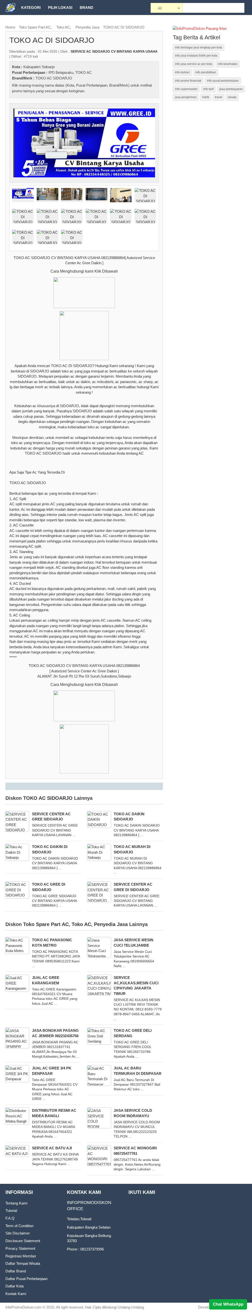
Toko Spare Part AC (35, 27)
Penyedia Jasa (87, 27)
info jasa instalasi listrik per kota (196, 55)
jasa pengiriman (186, 97)
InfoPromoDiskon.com (23, 1307)
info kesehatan (227, 64)
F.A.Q (10, 1218)
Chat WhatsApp (228, 1304)
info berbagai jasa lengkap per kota (198, 47)
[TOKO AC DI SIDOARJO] (84, 142)
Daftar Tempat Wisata (22, 1263)
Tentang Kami (16, 1203)
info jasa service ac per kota (193, 64)
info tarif (208, 89)
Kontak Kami (15, 1294)
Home (10, 27)
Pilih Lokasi (60, 7)
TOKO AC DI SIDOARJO (123, 27)
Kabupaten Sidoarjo (39, 67)
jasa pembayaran (231, 89)
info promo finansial (188, 80)
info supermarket (186, 89)
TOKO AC (83, 72)
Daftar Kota (14, 1286)
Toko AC (63, 27)
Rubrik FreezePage (41, 22)
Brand (86, 7)
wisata (232, 97)
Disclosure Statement (22, 1241)
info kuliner (182, 72)
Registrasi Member (20, 1256)
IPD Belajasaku (60, 72)
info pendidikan (205, 72)
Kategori (31, 7)
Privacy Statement (20, 1248)
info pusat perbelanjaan (223, 80)
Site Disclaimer (17, 1233)
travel (218, 97)
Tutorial (11, 1210)
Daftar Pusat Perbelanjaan (26, 1279)
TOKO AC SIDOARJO (53, 78)
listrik (205, 97)
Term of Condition (19, 1226)
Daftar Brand (15, 1271)
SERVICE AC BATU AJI (52, 1148)
